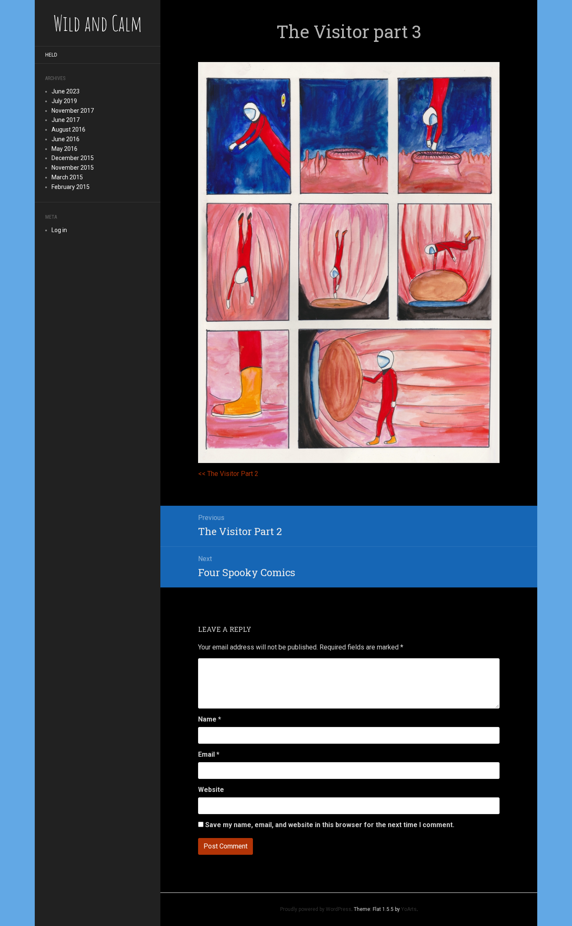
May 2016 (64, 148)
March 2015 (67, 177)
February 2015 (71, 187)
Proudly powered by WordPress (315, 909)
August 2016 (68, 129)
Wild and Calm (97, 23)
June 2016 (66, 139)
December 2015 (73, 158)
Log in (59, 230)
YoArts (409, 909)
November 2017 (73, 110)
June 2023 (66, 91)
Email (208, 754)
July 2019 (64, 101)
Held (51, 55)
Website (211, 790)
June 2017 (66, 119)
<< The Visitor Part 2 (229, 474)
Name (209, 719)
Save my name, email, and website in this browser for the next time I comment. (329, 825)
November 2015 (73, 167)
